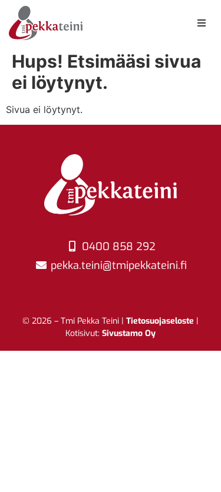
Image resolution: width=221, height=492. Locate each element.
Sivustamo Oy (129, 333)
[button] (201, 23)
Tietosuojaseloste (160, 321)
